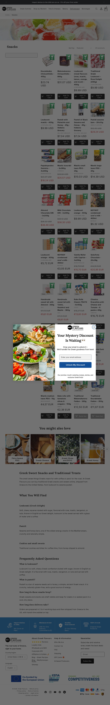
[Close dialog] (94, 327)
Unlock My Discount (75, 365)
